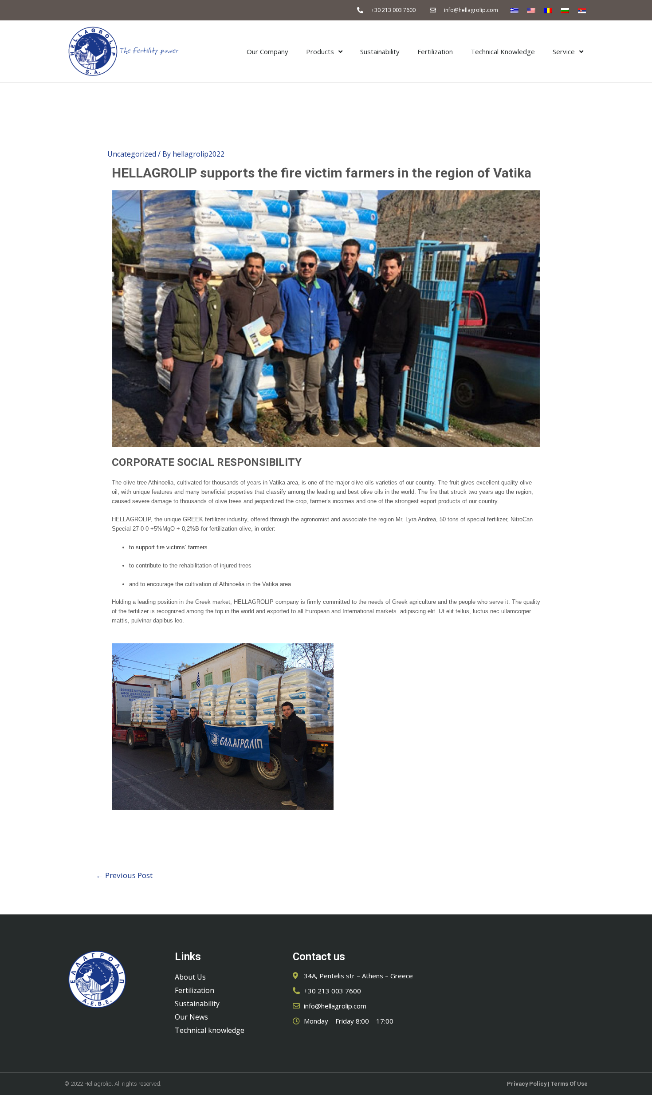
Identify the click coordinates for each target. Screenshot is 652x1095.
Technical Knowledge (503, 51)
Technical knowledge (209, 1030)
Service (564, 51)
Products (320, 51)
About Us (190, 977)
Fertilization (435, 51)
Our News (191, 1017)
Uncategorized (131, 154)
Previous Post (124, 875)
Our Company (267, 51)
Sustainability (380, 51)
